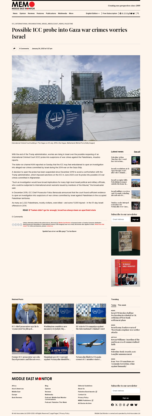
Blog (46, 386)
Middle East (53, 24)
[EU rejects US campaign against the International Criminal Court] (91, 314)
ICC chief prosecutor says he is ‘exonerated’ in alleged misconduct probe (25, 327)
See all (137, 152)
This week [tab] (122, 305)
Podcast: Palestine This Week (56, 402)
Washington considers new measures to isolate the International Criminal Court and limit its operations (58, 327)
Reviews (31, 13)
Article (114, 337)
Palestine (69, 24)
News (15, 13)
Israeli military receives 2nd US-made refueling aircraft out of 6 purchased (120, 193)
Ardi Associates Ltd (133, 413)
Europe (14, 394)
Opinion (23, 13)
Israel (44, 24)
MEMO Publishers (84, 400)
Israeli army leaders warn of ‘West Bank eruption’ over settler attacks (125, 330)
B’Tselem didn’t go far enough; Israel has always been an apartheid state (62, 210)
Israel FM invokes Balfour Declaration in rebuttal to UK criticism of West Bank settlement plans (123, 316)
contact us (49, 226)
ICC (13, 24)
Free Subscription (110, 13)
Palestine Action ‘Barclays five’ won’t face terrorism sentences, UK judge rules (119, 159)
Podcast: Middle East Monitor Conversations (55, 398)
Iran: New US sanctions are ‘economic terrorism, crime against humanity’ (123, 364)
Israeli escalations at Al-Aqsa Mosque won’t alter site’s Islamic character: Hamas (120, 171)
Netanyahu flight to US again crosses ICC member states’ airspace (88, 358)
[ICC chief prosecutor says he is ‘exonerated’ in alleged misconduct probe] (27, 314)
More (71, 13)
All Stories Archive (85, 403)
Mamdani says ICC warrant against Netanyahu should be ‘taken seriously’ (56, 358)
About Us (81, 389)
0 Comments (24, 48)
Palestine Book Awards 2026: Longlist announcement (123, 353)
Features (40, 13)
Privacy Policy (83, 397)
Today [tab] (113, 305)
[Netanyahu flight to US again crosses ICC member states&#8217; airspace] (91, 344)
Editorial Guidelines (85, 386)
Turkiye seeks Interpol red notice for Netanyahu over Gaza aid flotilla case (120, 205)
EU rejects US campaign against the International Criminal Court (90, 327)
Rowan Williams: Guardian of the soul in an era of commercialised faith (125, 342)
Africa (14, 386)
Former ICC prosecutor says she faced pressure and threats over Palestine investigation (26, 358)
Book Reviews (17, 397)
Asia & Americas (18, 389)
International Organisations (28, 24)
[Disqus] (59, 261)
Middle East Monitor (65, 222)
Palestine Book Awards (86, 392)
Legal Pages (54, 413)
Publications (51, 13)
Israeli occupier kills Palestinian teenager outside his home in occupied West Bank (119, 182)
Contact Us (82, 394)
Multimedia (62, 13)
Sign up (135, 219)
